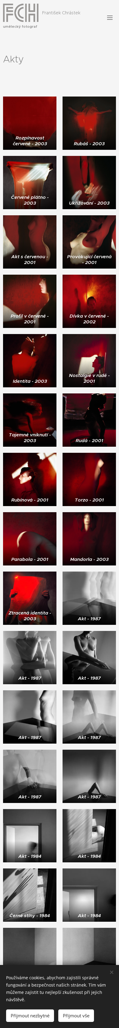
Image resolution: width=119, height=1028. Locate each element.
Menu (110, 17)
